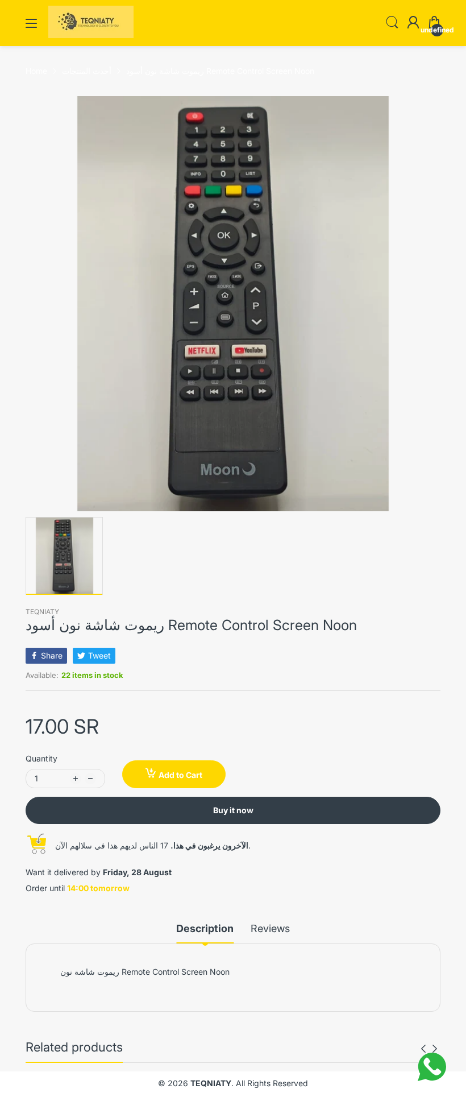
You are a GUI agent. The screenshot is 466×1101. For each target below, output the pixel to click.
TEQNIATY (42, 611)
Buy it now (233, 810)
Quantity (41, 758)
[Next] (423, 1048)
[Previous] (434, 1048)
